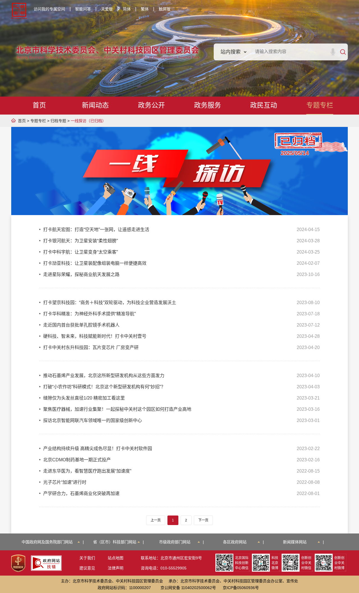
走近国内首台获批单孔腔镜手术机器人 (81, 325)
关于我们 (87, 558)
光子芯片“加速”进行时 (64, 482)
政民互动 (263, 105)
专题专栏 (319, 105)
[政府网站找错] (46, 563)
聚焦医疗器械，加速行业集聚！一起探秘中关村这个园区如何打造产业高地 (117, 409)
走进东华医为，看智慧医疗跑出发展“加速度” (87, 471)
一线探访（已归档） (88, 120)
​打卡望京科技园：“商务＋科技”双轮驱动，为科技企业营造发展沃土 (109, 302)
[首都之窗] (19, 11)
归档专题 (58, 120)
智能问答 (83, 9)
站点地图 (115, 558)
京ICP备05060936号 (241, 587)
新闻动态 (95, 105)
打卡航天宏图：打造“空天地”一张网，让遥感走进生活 (96, 229)
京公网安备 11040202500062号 (188, 587)
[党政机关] (18, 563)
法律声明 (115, 568)
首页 (39, 105)
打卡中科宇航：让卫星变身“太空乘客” (80, 252)
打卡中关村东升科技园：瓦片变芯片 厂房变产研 (91, 347)
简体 (127, 9)
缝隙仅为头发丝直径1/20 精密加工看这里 (84, 398)
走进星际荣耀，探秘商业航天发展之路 (81, 274)
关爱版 (107, 9)
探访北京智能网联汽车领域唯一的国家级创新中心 (92, 420)
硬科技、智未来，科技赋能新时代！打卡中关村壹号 (94, 336)
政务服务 (207, 105)
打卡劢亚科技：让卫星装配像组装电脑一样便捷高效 (94, 263)
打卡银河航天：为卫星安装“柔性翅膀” (80, 240)
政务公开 (151, 105)
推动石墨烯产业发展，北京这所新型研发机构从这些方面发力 (103, 375)
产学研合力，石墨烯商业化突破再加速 (81, 493)
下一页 (203, 520)
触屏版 (165, 9)
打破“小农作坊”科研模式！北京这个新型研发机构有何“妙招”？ (104, 386)
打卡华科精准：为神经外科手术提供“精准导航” (89, 313)
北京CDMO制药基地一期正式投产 (77, 459)
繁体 (145, 9)
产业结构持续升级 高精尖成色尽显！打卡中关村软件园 (97, 448)
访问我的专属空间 (49, 9)
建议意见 (87, 568)
